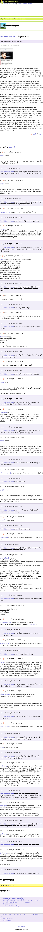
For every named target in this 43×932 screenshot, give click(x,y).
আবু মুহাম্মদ (3, 316)
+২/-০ (41, 134)
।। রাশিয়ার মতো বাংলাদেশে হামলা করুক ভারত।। (16, 902)
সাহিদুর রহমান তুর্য (4, 643)
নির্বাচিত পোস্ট (8, 3)
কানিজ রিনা (3, 259)
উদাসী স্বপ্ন (3, 766)
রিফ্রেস (30, 3)
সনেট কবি (2, 520)
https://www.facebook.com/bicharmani (13, 19)
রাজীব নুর (2, 609)
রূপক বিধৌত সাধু (4, 726)
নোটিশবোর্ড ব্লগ (7, 920)
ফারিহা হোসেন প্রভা (5, 473)
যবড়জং (2, 747)
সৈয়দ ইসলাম (3, 229)
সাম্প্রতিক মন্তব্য (8, 918)
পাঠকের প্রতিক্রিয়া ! (5, 694)
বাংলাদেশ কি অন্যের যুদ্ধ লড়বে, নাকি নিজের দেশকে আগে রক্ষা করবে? (21, 900)
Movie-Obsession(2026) (11, 906)
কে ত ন (2, 662)
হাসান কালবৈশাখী (4, 558)
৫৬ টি (34, 134)
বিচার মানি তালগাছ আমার (8, 36)
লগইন (14, 3)
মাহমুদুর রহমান (4, 537)
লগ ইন (10, 885)
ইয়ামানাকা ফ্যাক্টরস (8, 904)
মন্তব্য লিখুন (13, 147)
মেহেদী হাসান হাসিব (5, 212)
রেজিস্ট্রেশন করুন (22, 3)
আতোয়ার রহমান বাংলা (5, 622)
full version (21, 926)
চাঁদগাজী (2, 155)
